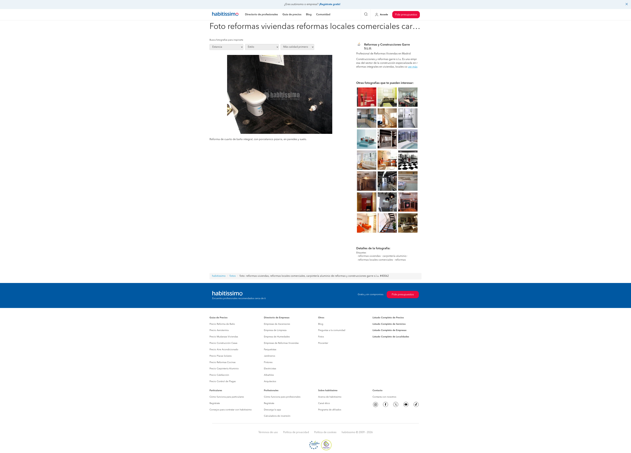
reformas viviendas (369, 256)
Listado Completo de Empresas (389, 330)
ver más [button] (412, 67)
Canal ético (324, 403)
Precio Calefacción (219, 375)
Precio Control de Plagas (223, 381)
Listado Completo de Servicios (389, 324)
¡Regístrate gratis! (329, 4)
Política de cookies (325, 432)
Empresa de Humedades (277, 337)
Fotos (321, 337)
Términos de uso (268, 432)
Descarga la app (272, 410)
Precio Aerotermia (219, 330)
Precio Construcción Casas (223, 343)
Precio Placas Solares (221, 356)
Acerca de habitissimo (329, 397)
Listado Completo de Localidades (391, 337)
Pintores (268, 362)
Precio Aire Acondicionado (224, 349)
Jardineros (269, 356)
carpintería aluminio (395, 256)
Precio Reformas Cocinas (222, 362)
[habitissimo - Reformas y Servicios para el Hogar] (225, 14)
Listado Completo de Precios (388, 318)
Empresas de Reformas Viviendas (281, 343)
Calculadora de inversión (277, 416)
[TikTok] (416, 404)
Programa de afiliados (329, 410)
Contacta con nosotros (384, 397)
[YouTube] (406, 404)
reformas (400, 260)
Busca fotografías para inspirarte (226, 40)
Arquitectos (270, 381)
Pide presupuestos (406, 14)
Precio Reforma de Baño (222, 324)
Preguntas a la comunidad (331, 330)
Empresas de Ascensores (277, 324)
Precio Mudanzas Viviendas (224, 337)
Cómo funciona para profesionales (282, 397)
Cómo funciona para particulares (227, 397)
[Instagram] (375, 404)
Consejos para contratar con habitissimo (231, 410)
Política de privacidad (296, 432)
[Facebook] (385, 404)
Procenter (323, 343)
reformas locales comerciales (375, 260)
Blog (320, 324)
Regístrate (215, 403)
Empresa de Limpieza (275, 330)
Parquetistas (270, 349)
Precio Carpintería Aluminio (224, 368)
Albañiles (269, 375)
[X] (396, 404)
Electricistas (270, 368)
